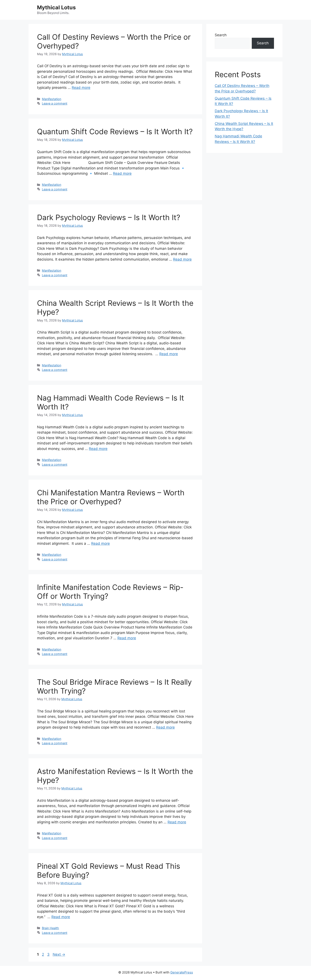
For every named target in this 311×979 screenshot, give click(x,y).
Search (221, 35)
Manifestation (51, 99)
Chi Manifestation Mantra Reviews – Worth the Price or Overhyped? (110, 497)
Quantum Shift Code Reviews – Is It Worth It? (115, 131)
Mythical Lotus (56, 7)
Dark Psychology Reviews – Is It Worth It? (108, 217)
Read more (81, 87)
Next (59, 954)
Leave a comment (54, 103)
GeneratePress (181, 972)
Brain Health (50, 928)
